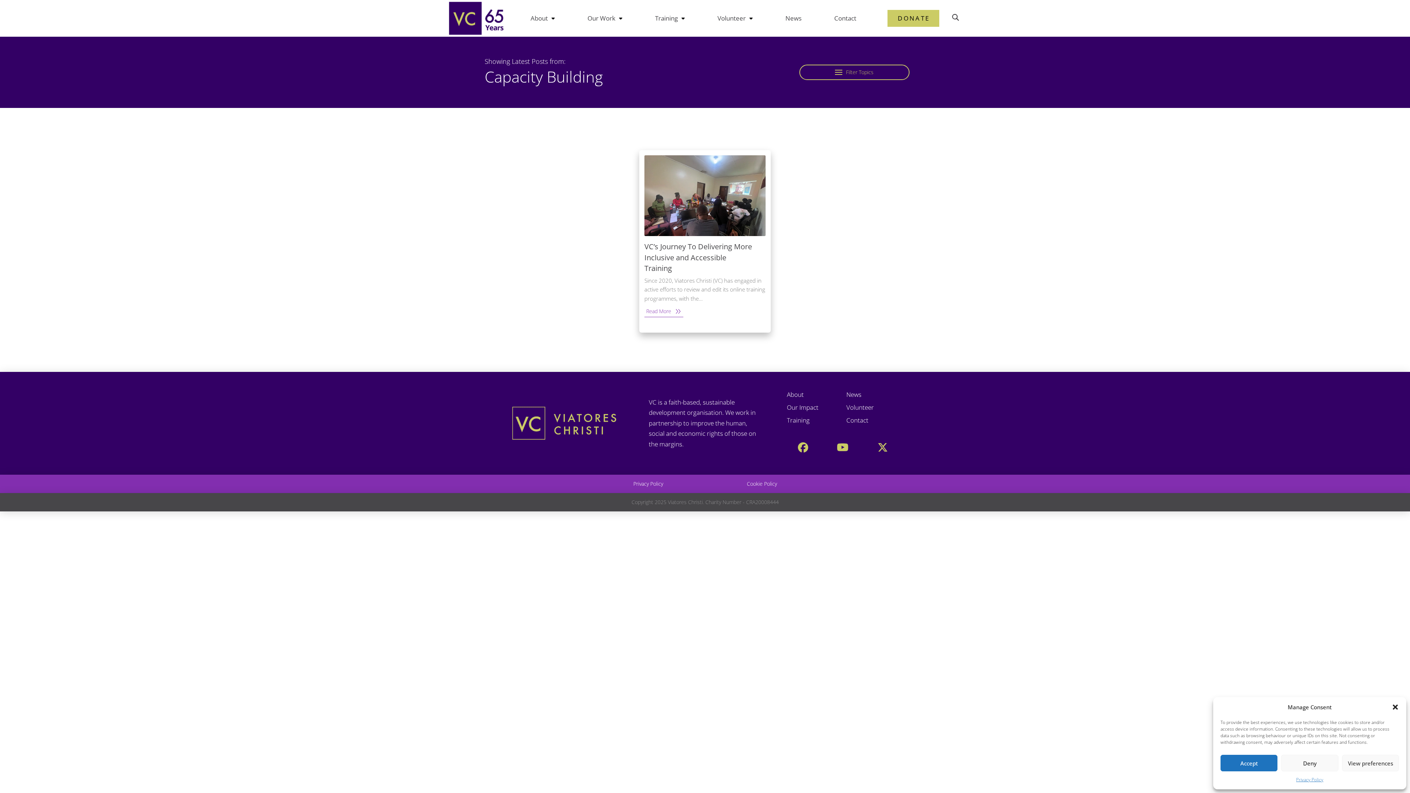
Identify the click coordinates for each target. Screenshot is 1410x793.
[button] (1395, 707)
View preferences (1370, 763)
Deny (1310, 763)
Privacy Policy (1309, 779)
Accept (1249, 763)
